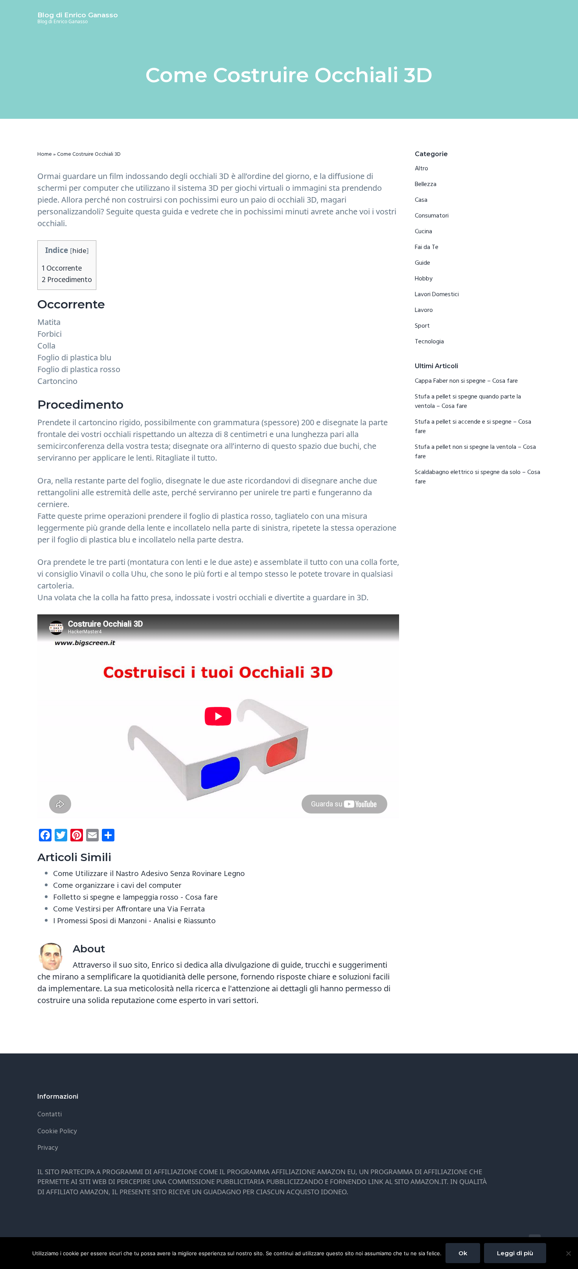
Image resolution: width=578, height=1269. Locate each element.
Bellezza (425, 184)
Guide (422, 263)
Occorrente (62, 269)
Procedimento (67, 280)
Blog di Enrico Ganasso (77, 15)
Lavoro (424, 310)
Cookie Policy (57, 1131)
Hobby (424, 279)
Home (44, 154)
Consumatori (432, 216)
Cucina (423, 232)
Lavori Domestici (437, 295)
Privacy (47, 1148)
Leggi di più (515, 1253)
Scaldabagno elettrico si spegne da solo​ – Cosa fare (477, 477)
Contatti (49, 1114)
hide (79, 250)
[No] (568, 1253)
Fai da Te (426, 247)
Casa (421, 200)
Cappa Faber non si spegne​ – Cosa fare (466, 381)
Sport (422, 326)
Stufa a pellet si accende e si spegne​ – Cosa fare (473, 427)
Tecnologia (429, 342)
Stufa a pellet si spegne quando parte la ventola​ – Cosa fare (468, 401)
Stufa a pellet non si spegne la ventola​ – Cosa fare (475, 452)
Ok (462, 1253)
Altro (421, 169)
